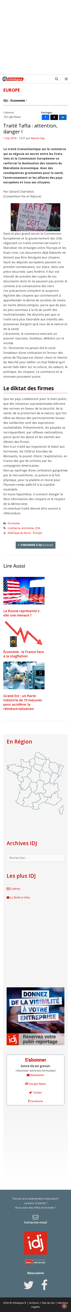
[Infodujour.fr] (13, 79)
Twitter (37, 1092)
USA (37, 528)
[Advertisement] (35, 37)
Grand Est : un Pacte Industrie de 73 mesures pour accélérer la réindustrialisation (22, 702)
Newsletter (37, 1075)
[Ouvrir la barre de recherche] (56, 79)
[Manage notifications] (64, 1306)
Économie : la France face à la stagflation (23, 654)
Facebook (36, 1101)
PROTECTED (39, 1263)
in (63, 117)
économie (28, 528)
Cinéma (15, 888)
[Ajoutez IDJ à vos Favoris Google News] (12, 117)
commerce (14, 528)
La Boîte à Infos (19, 897)
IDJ (5, 100)
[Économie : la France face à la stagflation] (24, 647)
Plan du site (48, 1302)
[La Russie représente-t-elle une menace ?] (24, 591)
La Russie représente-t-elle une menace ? (22, 613)
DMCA (29, 1263)
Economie (17, 100)
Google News (37, 1084)
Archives (34, 1302)
